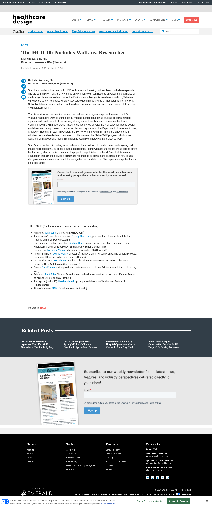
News (24, 45)
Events (139, 20)
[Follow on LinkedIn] (147, 477)
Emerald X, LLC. (168, 490)
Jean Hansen (60, 260)
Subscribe (191, 20)
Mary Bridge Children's (83, 31)
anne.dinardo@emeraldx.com (157, 456)
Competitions (157, 20)
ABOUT (78, 494)
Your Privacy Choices (164, 494)
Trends (29, 458)
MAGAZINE (44, 3)
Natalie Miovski (66, 281)
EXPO (32, 3)
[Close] (207, 501)
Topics (89, 20)
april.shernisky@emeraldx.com (158, 463)
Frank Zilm (50, 274)
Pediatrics (70, 469)
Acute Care (70, 450)
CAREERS (86, 494)
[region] (106, 501)
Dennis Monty (60, 253)
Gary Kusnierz (49, 267)
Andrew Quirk (76, 243)
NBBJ (55, 288)
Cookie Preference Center (150, 501)
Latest (75, 20)
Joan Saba (50, 232)
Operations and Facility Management (81, 466)
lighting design (35, 31)
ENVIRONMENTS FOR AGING (153, 3)
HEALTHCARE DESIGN (13, 3)
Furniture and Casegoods (116, 462)
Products (122, 20)
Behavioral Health (73, 458)
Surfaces (109, 466)
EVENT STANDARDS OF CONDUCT (138, 494)
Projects (105, 20)
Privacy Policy (108, 503)
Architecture (71, 454)
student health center (57, 31)
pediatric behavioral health (145, 31)
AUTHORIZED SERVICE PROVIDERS (107, 494)
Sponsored (31, 462)
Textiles (109, 469)
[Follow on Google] (167, 477)
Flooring (109, 458)
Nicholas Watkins (56, 250)
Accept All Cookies (178, 501)
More (175, 20)
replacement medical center (113, 31)
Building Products (113, 454)
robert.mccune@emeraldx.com (158, 470)
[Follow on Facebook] (157, 477)
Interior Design (72, 462)
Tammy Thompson (81, 236)
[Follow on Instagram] (152, 477)
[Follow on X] (162, 477)
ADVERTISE (60, 3)
